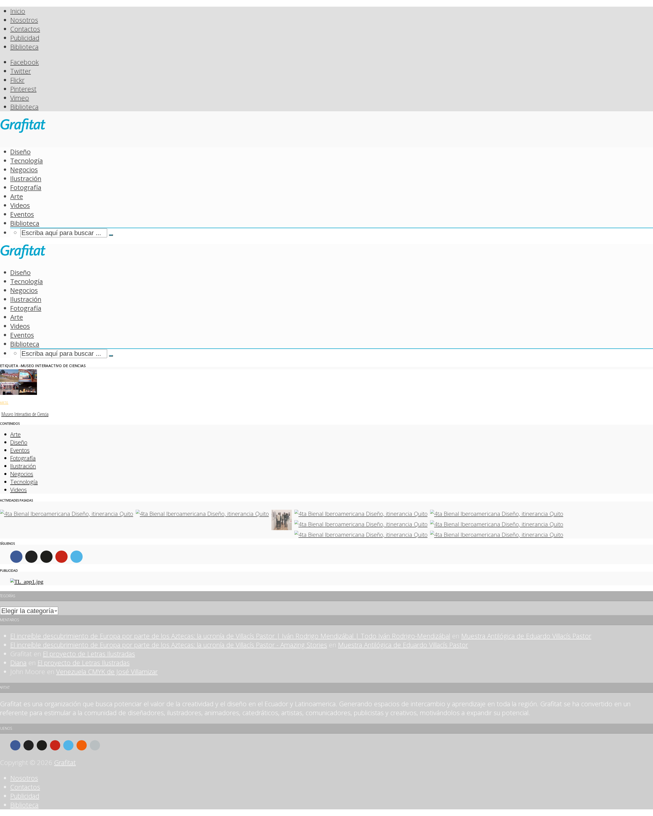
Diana (18, 662)
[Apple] (95, 745)
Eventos (22, 214)
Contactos (25, 29)
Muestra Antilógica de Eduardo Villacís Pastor (526, 635)
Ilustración (25, 178)
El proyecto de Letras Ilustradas (89, 653)
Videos (20, 205)
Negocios (24, 169)
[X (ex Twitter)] (31, 557)
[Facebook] (16, 557)
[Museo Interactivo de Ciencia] (18, 392)
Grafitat (65, 762)
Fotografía (25, 187)
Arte (16, 196)
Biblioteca (24, 46)
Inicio (17, 11)
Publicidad (24, 37)
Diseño (20, 151)
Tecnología (26, 160)
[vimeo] (76, 557)
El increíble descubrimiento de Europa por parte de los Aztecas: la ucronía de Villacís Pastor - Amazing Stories (168, 644)
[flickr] (46, 557)
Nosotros (24, 20)
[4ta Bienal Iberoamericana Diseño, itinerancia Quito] (66, 514)
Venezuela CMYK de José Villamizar (107, 671)
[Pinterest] (61, 557)
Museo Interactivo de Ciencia (24, 414)
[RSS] (82, 745)
